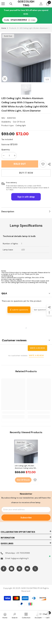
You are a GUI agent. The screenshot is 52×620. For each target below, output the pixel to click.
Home (3, 28)
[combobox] (41, 309)
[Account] (41, 3)
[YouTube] (27, 569)
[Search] (11, 4)
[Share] (48, 164)
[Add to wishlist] (35, 480)
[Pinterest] (19, 569)
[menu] (3, 3)
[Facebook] (4, 569)
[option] (26, 57)
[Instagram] (11, 569)
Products (12, 28)
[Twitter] (35, 569)
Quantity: (5, 149)
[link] (43, 164)
